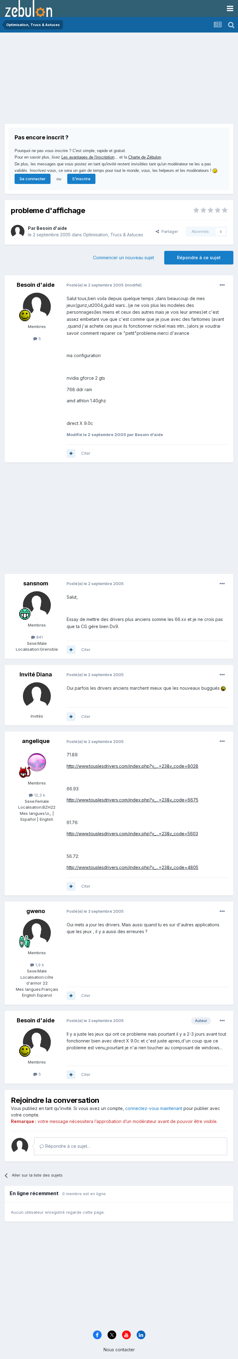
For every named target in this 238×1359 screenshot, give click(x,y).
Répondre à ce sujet (199, 257)
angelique (36, 741)
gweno (35, 911)
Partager (168, 231)
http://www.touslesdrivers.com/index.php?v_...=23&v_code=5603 (132, 833)
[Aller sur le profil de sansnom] (37, 605)
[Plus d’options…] (222, 285)
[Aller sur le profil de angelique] (37, 763)
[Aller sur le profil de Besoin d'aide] (17, 231)
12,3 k (39, 795)
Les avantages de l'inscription (87, 157)
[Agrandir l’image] (223, 688)
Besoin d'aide (52, 228)
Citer (85, 453)
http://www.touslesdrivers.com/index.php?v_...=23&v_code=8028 (132, 766)
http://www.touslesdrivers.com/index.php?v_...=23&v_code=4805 (132, 867)
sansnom (35, 583)
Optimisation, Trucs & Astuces (113, 234)
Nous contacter (119, 1349)
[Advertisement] (77, 80)
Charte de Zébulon (144, 157)
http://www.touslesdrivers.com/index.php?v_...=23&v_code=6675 (132, 799)
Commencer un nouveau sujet (123, 257)
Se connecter (33, 178)
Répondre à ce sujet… (67, 1146)
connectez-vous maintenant (153, 1108)
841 (39, 637)
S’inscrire (81, 178)
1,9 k (39, 964)
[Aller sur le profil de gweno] (37, 933)
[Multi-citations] (71, 453)
